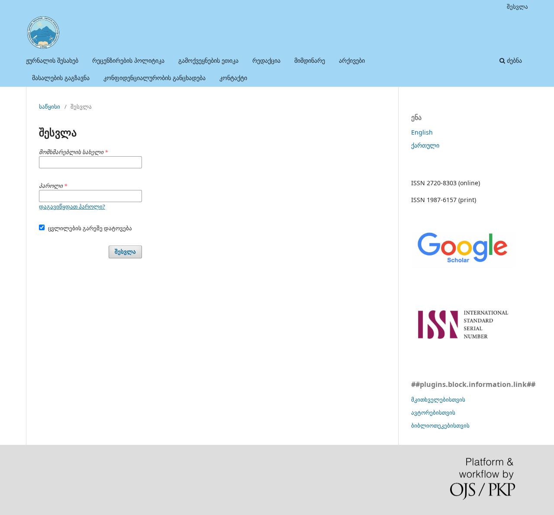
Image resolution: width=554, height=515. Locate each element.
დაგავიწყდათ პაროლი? (72, 206)
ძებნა (513, 60)
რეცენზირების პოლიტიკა (128, 60)
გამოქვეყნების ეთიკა (208, 60)
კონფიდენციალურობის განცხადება (154, 78)
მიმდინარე (309, 60)
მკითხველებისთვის (438, 399)
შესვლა (517, 6)
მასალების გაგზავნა (61, 78)
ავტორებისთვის (433, 412)
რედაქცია (266, 60)
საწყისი (49, 106)
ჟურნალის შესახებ (52, 60)
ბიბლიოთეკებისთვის (440, 425)
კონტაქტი (233, 78)
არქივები (352, 60)
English (422, 132)
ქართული (425, 145)
